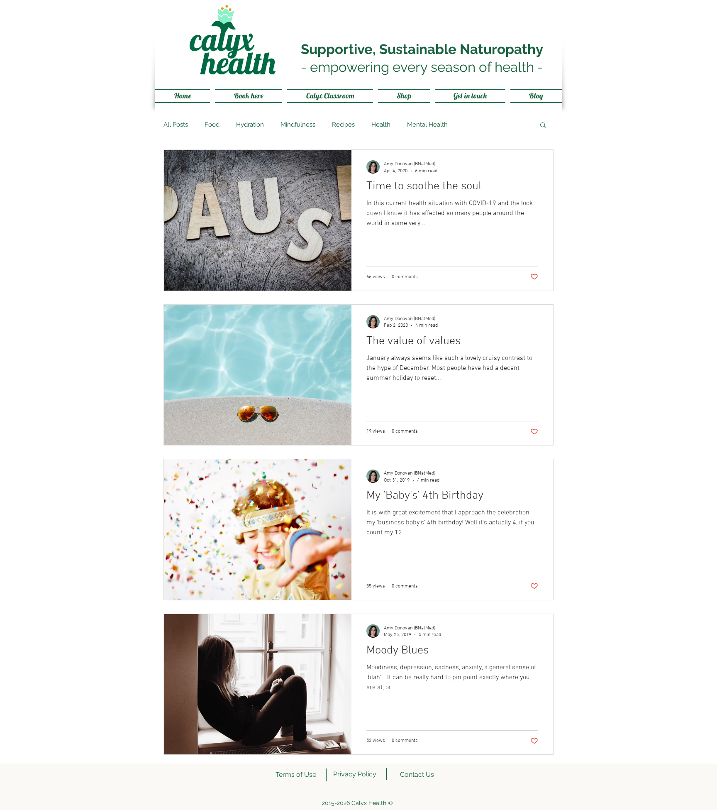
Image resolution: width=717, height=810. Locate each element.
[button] (543, 125)
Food (212, 124)
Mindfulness (297, 124)
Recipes (343, 124)
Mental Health (427, 124)
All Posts (175, 124)
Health (380, 124)
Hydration (250, 124)
